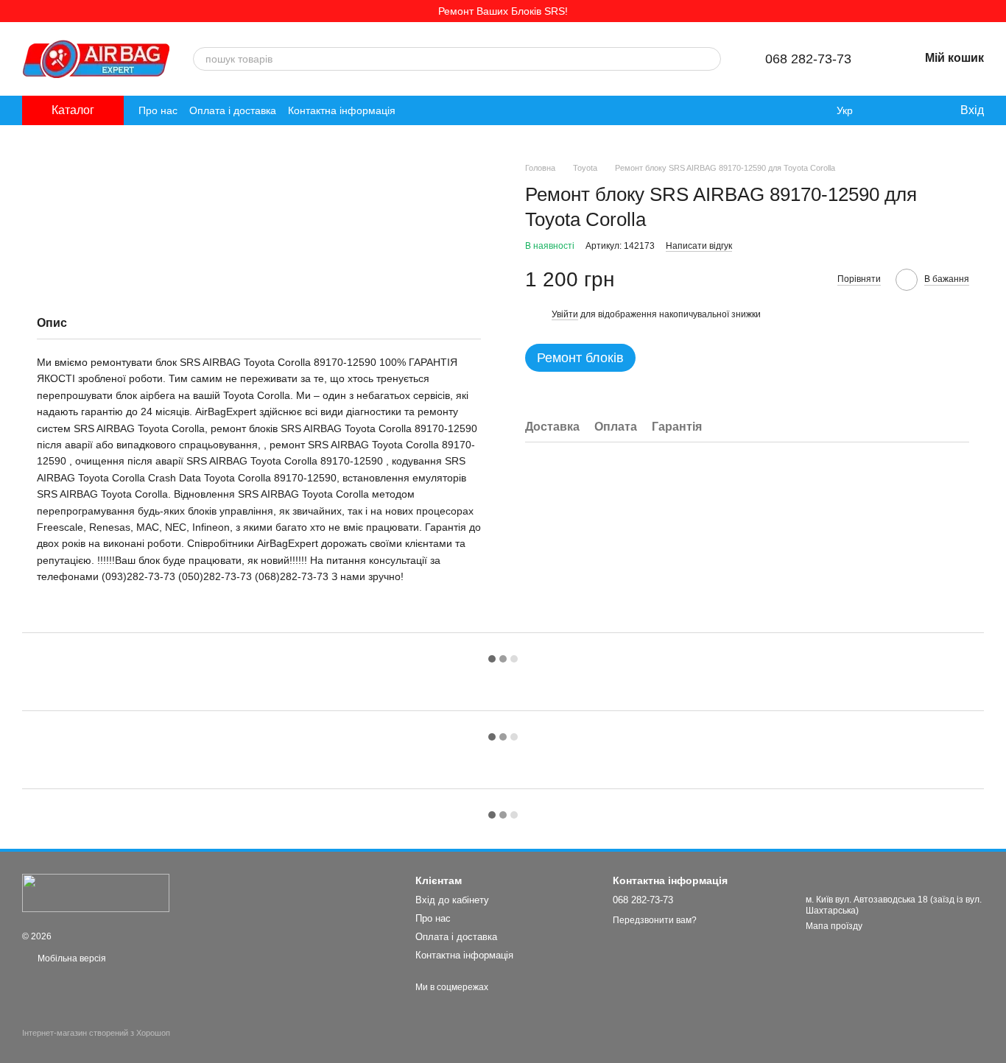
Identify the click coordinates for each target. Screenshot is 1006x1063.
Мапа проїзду (834, 926)
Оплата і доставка (232, 110)
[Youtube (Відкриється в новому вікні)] (469, 110)
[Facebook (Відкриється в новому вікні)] (451, 110)
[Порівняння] (888, 110)
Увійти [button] (565, 313)
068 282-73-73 (808, 59)
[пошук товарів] (709, 59)
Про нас (157, 110)
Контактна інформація (341, 110)
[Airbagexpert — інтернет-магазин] (95, 892)
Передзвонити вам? (655, 920)
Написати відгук (699, 245)
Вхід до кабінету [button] (452, 899)
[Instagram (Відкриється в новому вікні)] (416, 110)
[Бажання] (917, 110)
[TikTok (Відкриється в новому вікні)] (434, 110)
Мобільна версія (70, 958)
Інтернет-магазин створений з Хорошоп (96, 1032)
